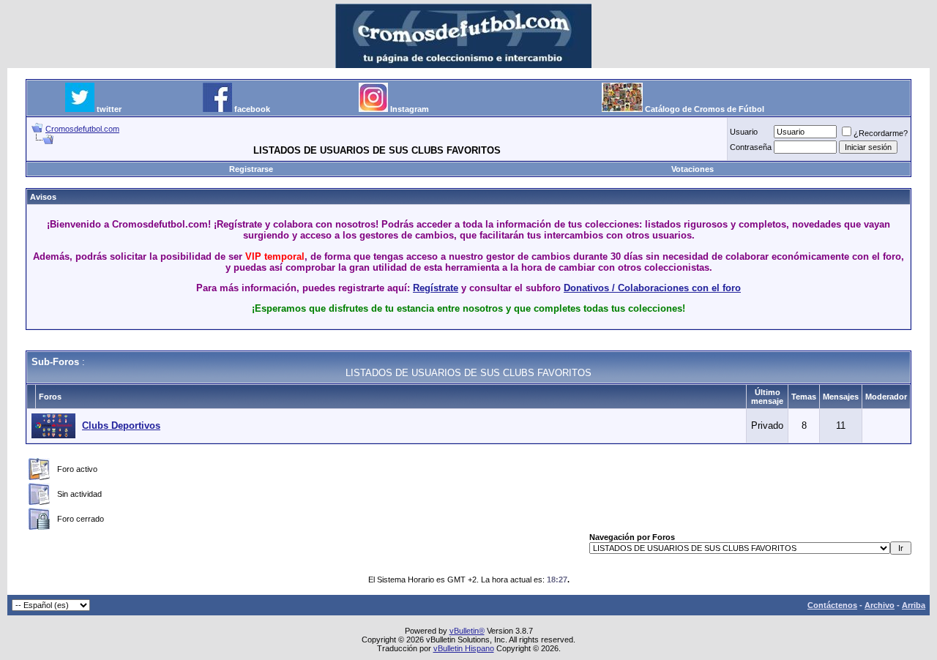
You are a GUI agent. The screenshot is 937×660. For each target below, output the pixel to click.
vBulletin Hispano (463, 648)
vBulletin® (467, 630)
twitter (109, 109)
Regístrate (435, 287)
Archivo (880, 605)
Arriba (913, 605)
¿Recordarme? (881, 133)
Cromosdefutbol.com (82, 128)
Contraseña (751, 147)
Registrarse (251, 169)
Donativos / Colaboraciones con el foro (652, 287)
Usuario (744, 131)
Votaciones (692, 169)
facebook (252, 109)
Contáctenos (832, 605)
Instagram (409, 109)
